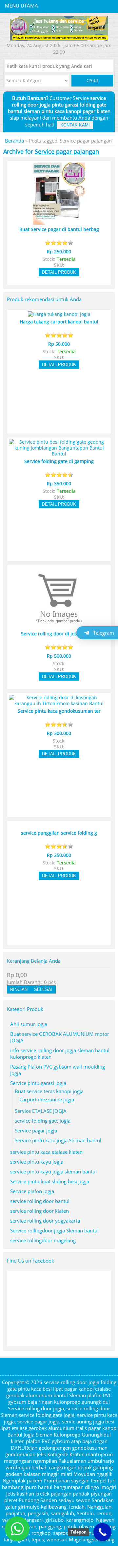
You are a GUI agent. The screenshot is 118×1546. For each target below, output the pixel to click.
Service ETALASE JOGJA (41, 1111)
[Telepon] (102, 1532)
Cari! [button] (92, 80)
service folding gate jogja (42, 1120)
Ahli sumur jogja (28, 1024)
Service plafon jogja (32, 1191)
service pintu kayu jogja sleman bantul (53, 1171)
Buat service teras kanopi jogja (49, 1091)
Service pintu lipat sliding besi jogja (49, 1181)
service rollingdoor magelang (43, 1240)
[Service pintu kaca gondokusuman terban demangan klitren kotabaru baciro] (59, 703)
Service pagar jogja (36, 1130)
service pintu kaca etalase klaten (46, 1152)
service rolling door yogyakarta (45, 1220)
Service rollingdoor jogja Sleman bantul (54, 1230)
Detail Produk (59, 272)
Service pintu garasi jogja (38, 1083)
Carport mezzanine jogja (46, 1099)
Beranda (14, 140)
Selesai (43, 989)
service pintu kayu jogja (36, 1161)
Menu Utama (21, 5)
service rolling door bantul (39, 1201)
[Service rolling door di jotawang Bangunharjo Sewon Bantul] (59, 626)
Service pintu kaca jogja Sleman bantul (58, 1140)
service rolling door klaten (39, 1211)
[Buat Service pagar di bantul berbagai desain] (59, 222)
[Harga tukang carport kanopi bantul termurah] (59, 314)
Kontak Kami (75, 125)
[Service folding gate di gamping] (59, 454)
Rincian (19, 989)
